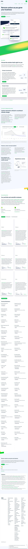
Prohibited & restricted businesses (22, 507)
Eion (16, 282)
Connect (9, 506)
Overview (16, 3)
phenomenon (8, 167)
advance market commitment (19, 199)
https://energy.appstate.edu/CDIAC (16, 476)
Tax (8, 522)
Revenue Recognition (10, 520)
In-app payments (17, 507)
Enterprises (16, 499)
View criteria (3, 212)
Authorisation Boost (10, 501)
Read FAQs (2, 471)
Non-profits (16, 520)
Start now (3, 16)
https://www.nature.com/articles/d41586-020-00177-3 (8, 485)
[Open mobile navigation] (26, 1)
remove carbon (17, 117)
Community (22, 502)
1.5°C (9, 117)
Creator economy (17, 513)
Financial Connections (10, 510)
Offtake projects (8, 216)
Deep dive (11, 244)
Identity (9, 511)
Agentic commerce (17, 501)
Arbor (16, 258)
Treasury (9, 524)
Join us (3, 464)
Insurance (16, 517)
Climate (2, 3)
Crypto (9, 507)
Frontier (14, 65)
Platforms (16, 510)
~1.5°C (15, 126)
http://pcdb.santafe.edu (15, 488)
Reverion (16, 230)
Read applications (17, 211)
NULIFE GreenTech (3, 230)
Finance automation (17, 505)
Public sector (16, 522)
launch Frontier (3, 173)
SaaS (15, 511)
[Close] (26, 545)
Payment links (9, 516)
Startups (16, 500)
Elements (9, 509)
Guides (22, 499)
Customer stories (23, 500)
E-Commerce (16, 503)
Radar (8, 519)
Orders (19, 3)
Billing (8, 502)
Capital (9, 503)
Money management (17, 509)
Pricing (9, 499)
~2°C (17, 126)
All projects (3, 216)
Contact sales (8, 16)
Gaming (16, 514)
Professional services (17, 521)
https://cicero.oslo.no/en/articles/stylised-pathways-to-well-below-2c (10, 487)
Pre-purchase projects (14, 216)
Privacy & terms (23, 505)
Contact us (6, 464)
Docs (22, 3)
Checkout (9, 504)
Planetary (2, 258)
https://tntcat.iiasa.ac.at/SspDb (13, 481)
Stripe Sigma (9, 521)
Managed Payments (10, 515)
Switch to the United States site (13, 547)
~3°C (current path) (21, 126)
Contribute (25, 3)
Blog (21, 501)
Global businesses (17, 506)
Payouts (9, 518)
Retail (15, 523)
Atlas (8, 500)
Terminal (9, 523)
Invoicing (9, 512)
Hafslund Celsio (3, 282)
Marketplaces (16, 508)
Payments (9, 517)
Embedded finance (17, 504)
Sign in (22, 525)
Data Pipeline (9, 508)
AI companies (16, 512)
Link (8, 514)
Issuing (9, 513)
